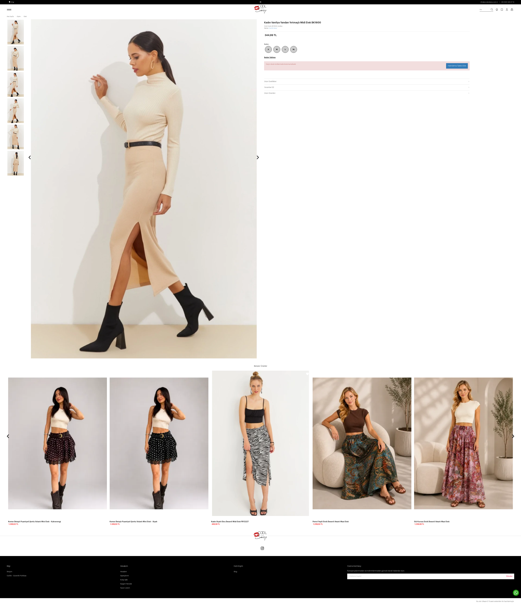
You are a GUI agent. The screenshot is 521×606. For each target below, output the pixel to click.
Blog (235, 571)
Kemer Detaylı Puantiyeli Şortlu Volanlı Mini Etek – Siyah (133, 521)
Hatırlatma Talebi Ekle (457, 66)
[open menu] (9, 9)
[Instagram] (262, 548)
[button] (367, 81)
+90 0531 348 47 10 (507, 2)
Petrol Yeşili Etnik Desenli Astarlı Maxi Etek (331, 521)
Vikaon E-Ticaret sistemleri (491, 601)
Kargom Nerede (126, 584)
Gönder (509, 576)
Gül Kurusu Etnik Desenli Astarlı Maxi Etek (431, 521)
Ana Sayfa (10, 16)
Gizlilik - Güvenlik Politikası (16, 576)
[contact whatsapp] (516, 593)
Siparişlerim (124, 576)
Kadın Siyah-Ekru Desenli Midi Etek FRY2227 (230, 521)
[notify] (497, 10)
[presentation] (30, 157)
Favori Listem (125, 588)
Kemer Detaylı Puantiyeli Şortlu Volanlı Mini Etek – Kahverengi (34, 521)
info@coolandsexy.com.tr (489, 2)
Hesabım (123, 571)
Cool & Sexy (273, 28)
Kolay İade (124, 580)
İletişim (9, 571)
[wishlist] (104, 374)
